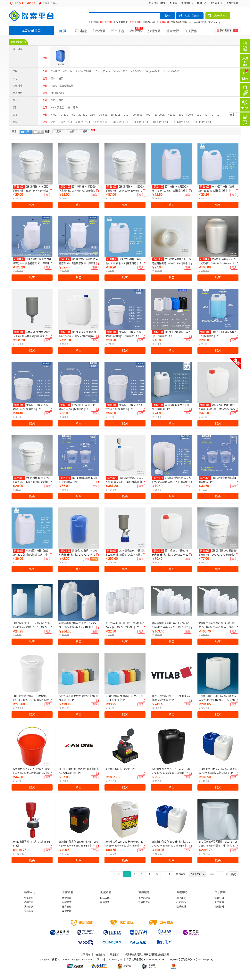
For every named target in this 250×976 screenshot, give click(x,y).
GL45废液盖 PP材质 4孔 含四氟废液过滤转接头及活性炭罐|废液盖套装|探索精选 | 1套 (125, 554)
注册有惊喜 (152, 3)
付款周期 (66, 898)
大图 (27, 131)
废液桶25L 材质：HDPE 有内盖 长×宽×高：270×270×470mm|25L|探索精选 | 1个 (78, 554)
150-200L (159, 114)
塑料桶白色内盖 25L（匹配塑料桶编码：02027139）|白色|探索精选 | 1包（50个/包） (171, 263)
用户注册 (181, 898)
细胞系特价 (135, 22)
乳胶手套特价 (121, 22)
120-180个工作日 (203, 122)
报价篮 (173, 3)
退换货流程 (144, 902)
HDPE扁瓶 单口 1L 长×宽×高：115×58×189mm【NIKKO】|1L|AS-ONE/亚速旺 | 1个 (31, 627)
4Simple (67, 71)
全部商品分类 (31, 30)
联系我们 (115, 954)
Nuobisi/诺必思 (171, 71)
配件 (75, 107)
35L (126, 114)
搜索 (168, 15)
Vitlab (116, 71)
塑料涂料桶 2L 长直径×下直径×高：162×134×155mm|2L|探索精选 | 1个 (32, 190)
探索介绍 (219, 898)
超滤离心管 (149, 22)
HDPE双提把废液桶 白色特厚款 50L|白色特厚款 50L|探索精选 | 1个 (31, 263)
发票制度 (66, 910)
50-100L (116, 114)
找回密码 (181, 902)
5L (217, 114)
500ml (189, 114)
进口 (61, 78)
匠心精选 (81, 31)
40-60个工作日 (161, 122)
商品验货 (105, 902)
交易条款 (28, 910)
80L (199, 114)
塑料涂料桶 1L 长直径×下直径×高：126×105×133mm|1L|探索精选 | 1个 (32, 481)
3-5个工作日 (65, 122)
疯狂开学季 (106, 22)
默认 (58, 131)
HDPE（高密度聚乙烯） (63, 85)
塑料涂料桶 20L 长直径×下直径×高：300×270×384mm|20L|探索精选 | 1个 (217, 554)
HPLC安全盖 (57, 107)
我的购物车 (226, 30)
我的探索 (185, 3)
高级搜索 (219, 15)
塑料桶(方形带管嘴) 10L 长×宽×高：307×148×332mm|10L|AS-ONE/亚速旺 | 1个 (217, 627)
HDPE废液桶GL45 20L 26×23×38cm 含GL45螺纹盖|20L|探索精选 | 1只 (77, 336)
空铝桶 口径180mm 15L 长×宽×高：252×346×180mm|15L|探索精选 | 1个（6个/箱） (217, 263)
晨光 (125, 71)
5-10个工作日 (82, 122)
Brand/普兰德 (103, 71)
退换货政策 (144, 898)
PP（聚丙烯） (58, 93)
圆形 (53, 100)
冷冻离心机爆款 (179, 22)
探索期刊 (219, 906)
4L (205, 114)
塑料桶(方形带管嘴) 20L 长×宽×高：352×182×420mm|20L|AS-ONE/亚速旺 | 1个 (171, 627)
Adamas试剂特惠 (197, 22)
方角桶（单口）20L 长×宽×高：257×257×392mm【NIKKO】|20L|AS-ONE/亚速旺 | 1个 (217, 699)
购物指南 (28, 902)
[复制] (51, 191)
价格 (72, 131)
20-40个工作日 (121, 122)
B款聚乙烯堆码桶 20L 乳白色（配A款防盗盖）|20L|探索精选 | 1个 (171, 481)
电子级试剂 (163, 22)
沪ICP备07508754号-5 (109, 959)
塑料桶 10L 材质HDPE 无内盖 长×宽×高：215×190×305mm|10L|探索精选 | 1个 (217, 409)
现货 (53, 122)
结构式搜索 (192, 15)
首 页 (62, 31)
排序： (48, 131)
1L (212, 114)
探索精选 (55, 71)
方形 (61, 100)
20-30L (82, 114)
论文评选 (117, 31)
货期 (85, 131)
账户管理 (66, 906)
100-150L (136, 114)
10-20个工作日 (101, 122)
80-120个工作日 (181, 122)
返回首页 (215, 3)
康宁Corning (214, 22)
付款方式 (66, 902)
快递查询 (100, 954)
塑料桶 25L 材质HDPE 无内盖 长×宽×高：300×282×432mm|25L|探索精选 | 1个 (171, 554)
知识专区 (99, 31)
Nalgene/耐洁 (152, 71)
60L (181, 114)
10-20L (64, 114)
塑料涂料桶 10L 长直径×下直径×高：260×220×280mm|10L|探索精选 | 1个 (124, 190)
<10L (53, 114)
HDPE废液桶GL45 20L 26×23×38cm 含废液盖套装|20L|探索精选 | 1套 (124, 481)
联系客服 (181, 906)
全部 (45, 57)
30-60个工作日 (141, 122)
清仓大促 (172, 31)
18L (73, 114)
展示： (15, 131)
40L (148, 114)
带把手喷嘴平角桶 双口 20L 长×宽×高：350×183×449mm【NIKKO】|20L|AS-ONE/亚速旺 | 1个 (78, 627)
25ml (93, 114)
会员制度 (28, 898)
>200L (171, 114)
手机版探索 (232, 3)
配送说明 (105, 898)
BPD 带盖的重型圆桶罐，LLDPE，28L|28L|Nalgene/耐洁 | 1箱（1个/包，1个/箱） (218, 845)
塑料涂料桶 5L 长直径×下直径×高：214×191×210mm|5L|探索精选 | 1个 (78, 190)
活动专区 (136, 31)
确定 (233, 874)
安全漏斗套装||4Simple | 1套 (120, 768)
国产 (53, 78)
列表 (39, 131)
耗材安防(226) (18, 42)
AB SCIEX (136, 71)
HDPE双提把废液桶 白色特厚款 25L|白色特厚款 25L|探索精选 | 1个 (78, 263)
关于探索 (191, 31)
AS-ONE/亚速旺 (84, 71)
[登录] (163, 3)
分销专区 (154, 31)
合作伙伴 (219, 902)
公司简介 (85, 954)
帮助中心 (201, 3)
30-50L (103, 114)
